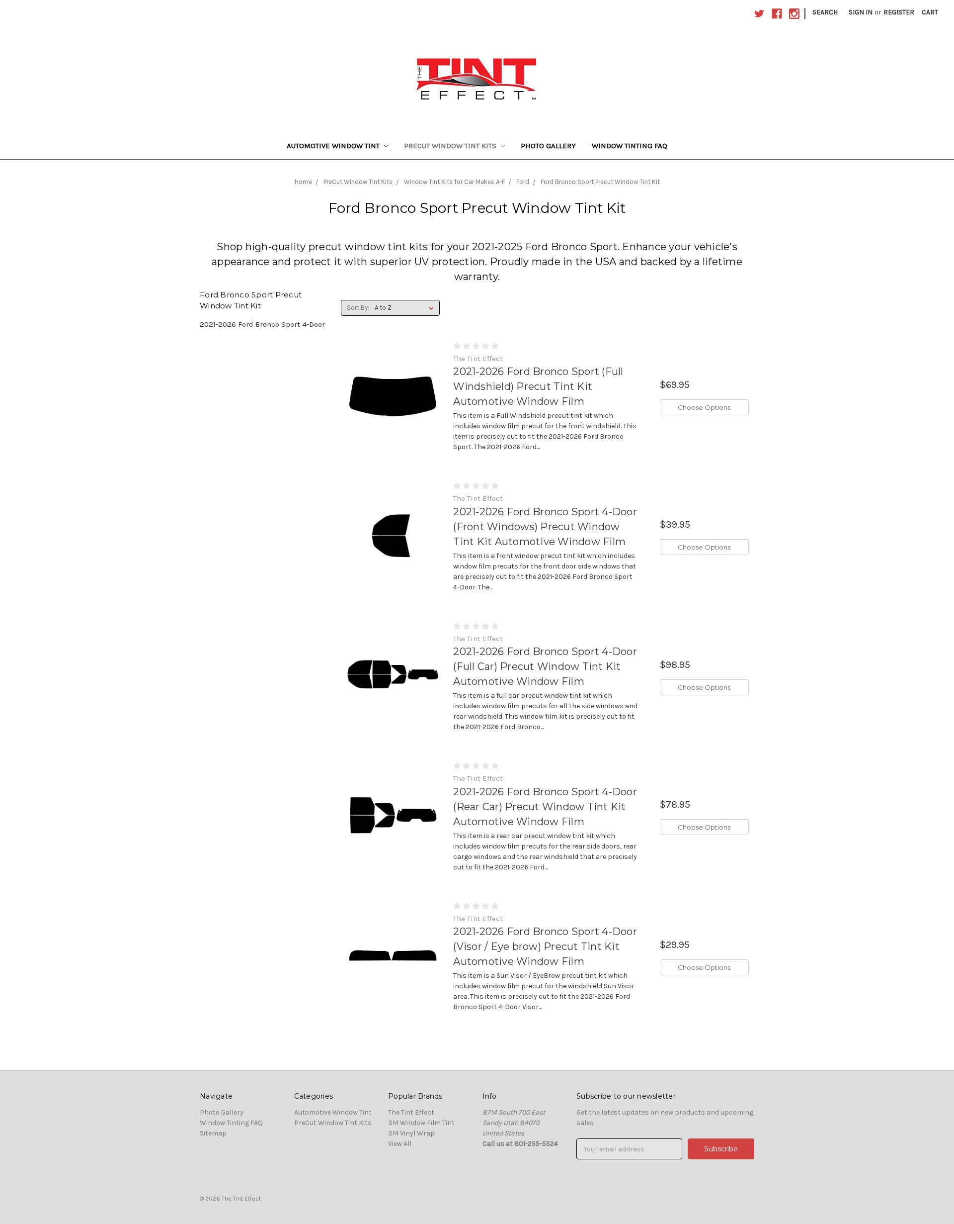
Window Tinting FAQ (629, 145)
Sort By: (358, 307)
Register (898, 12)
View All (399, 1143)
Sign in (861, 12)
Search (825, 12)
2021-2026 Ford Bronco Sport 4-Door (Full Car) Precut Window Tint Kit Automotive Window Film (545, 666)
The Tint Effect (411, 1112)
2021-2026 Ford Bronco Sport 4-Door (262, 324)
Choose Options (704, 407)
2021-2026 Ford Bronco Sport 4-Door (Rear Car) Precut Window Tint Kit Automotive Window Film (545, 807)
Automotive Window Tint (334, 145)
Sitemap (213, 1133)
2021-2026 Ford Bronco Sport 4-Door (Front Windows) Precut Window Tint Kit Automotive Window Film (545, 527)
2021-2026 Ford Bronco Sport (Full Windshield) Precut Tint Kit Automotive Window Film (538, 386)
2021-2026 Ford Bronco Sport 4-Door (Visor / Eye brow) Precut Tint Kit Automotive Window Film (545, 946)
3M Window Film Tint (421, 1123)
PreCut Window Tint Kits (451, 145)
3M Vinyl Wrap (411, 1133)
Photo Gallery (548, 145)
